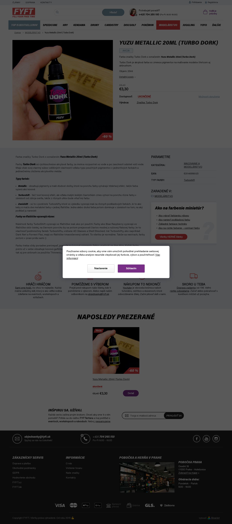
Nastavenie (100, 268)
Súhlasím (131, 268)
